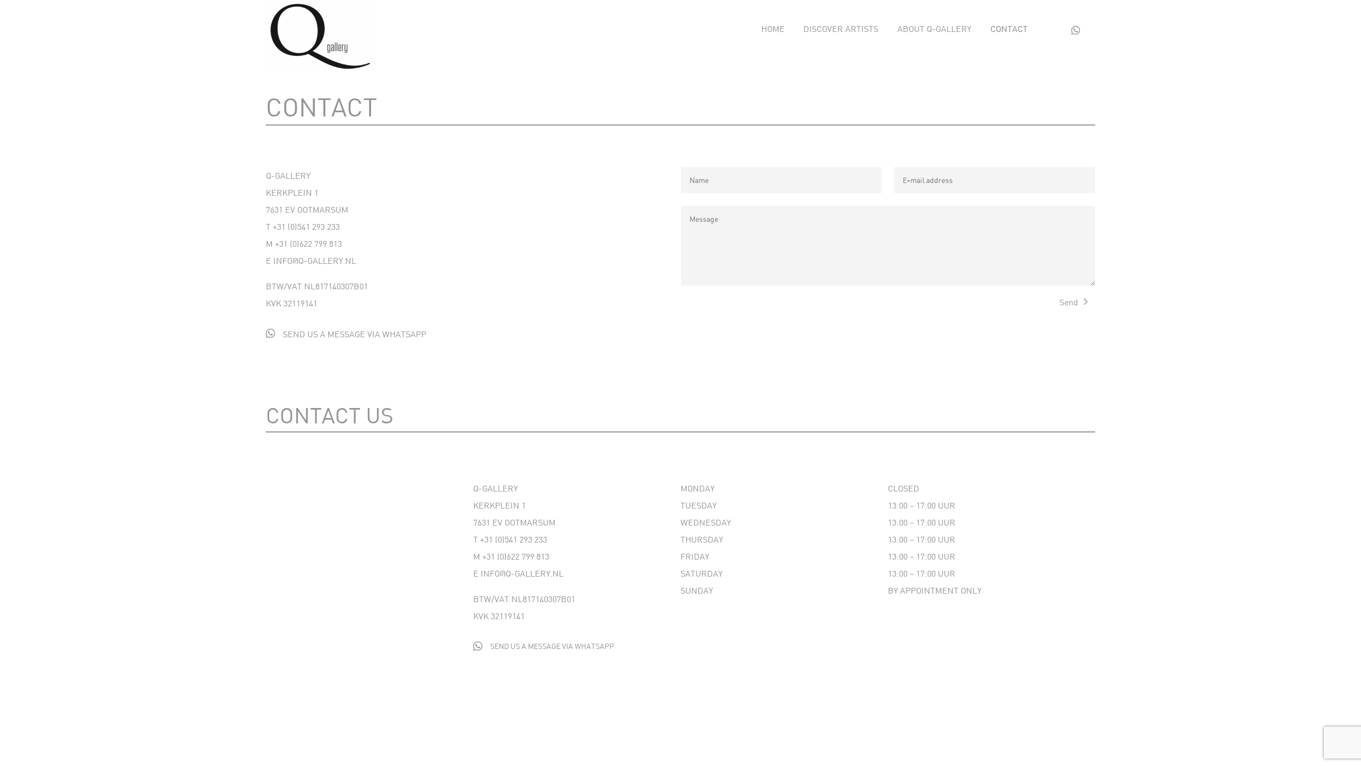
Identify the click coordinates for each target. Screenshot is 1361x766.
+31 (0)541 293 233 (306, 226)
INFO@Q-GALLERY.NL (314, 260)
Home (773, 29)
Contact (1009, 29)
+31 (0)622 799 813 (308, 243)
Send (1069, 302)
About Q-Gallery (934, 29)
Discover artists (840, 29)
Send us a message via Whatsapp (354, 334)
